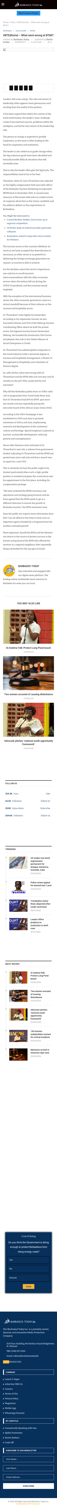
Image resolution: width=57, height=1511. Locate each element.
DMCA (6, 1362)
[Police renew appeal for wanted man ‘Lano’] (18, 887)
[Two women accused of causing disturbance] (28, 673)
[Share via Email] (31, 88)
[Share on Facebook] (11, 88)
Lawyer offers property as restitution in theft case (39, 924)
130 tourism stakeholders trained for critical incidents (41, 1034)
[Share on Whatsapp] (26, 88)
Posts (12, 22)
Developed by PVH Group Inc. (28, 1504)
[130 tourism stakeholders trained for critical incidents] (18, 1036)
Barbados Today (21, 39)
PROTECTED (15, 1362)
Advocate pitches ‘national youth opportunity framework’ (39, 1014)
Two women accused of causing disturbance (28, 694)
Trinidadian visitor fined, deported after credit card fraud (40, 904)
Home (6, 22)
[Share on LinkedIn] (21, 88)
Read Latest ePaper (28, 13)
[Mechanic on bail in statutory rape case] (18, 1054)
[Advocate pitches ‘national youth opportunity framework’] (28, 720)
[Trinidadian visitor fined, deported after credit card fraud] (18, 906)
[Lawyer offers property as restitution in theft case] (18, 924)
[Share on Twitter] (16, 88)
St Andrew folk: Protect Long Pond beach (28, 647)
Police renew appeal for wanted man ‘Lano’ (41, 884)
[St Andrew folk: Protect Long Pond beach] (28, 627)
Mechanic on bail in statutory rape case (40, 1051)
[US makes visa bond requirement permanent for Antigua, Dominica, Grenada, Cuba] (18, 863)
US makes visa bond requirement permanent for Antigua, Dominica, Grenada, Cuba (40, 864)
